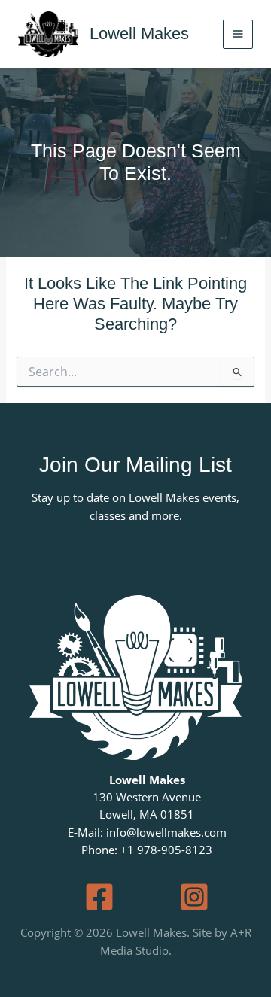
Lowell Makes (139, 33)
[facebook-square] (99, 897)
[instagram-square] (194, 897)
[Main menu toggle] (238, 35)
